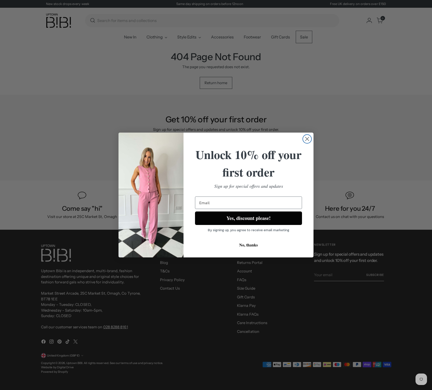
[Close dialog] (307, 139)
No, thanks (248, 245)
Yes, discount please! (248, 218)
